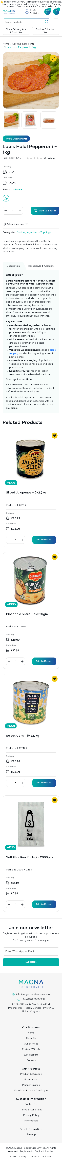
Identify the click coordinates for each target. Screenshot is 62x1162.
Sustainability (31, 1055)
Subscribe (31, 962)
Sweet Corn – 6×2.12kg (22, 735)
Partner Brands (31, 1085)
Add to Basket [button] (44, 540)
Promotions (31, 1080)
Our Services (31, 1044)
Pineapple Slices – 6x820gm (27, 614)
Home (6, 44)
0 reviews (49, 158)
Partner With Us (31, 1049)
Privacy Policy (31, 1115)
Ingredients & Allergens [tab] (41, 266)
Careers (31, 1060)
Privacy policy (18, 1157)
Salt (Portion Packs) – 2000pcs (29, 857)
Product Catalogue (31, 1074)
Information (31, 1121)
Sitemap (31, 1134)
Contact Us (31, 1104)
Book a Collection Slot (45, 31)
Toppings (45, 232)
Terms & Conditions (31, 1110)
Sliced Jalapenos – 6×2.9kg (26, 492)
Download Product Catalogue (31, 1091)
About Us (31, 1038)
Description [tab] (13, 266)
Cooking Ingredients (23, 44)
